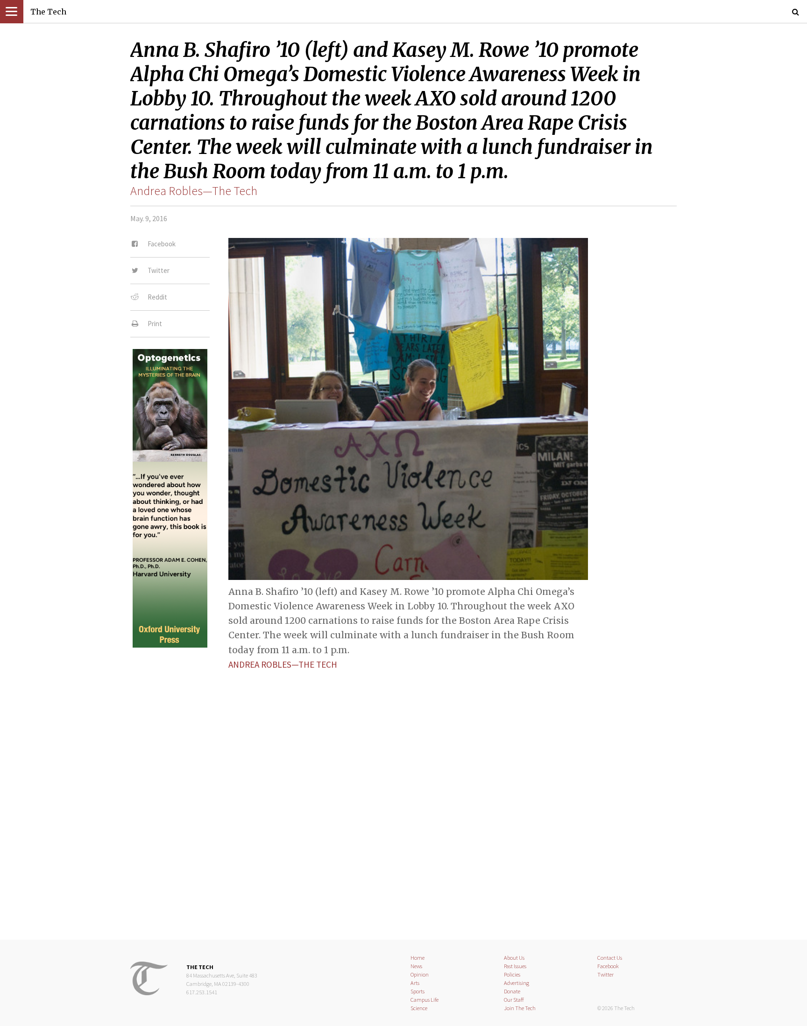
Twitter (605, 974)
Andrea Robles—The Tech (193, 190)
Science (419, 1008)
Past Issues (515, 966)
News (416, 966)
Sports (418, 991)
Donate (512, 991)
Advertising (516, 982)
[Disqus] (403, 797)
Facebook (608, 966)
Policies (512, 974)
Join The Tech (520, 1008)
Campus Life (425, 999)
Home (418, 957)
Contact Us (609, 957)
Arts (415, 982)
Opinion (420, 974)
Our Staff (514, 999)
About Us (514, 957)
